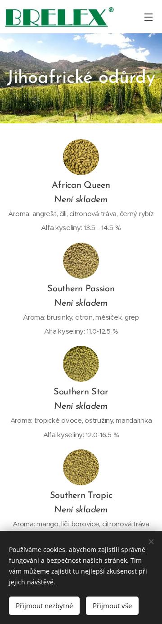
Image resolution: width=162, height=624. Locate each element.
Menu (149, 17)
